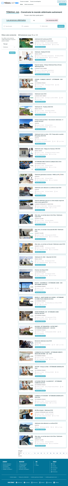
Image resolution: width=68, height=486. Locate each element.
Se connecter (63, 4)
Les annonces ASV (52, 20)
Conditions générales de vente (51, 477)
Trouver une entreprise (35, 1)
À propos (54, 469)
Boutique (54, 465)
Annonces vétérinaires (7, 463)
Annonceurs (55, 471)
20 (57, 453)
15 (41, 453)
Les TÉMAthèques (22, 465)
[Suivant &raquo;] (66, 453)
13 (34, 453)
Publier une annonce (23, 463)
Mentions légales (13, 477)
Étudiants (42, 482)
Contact (37, 465)
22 (63, 453)
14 (38, 453)
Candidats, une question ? (7, 469)
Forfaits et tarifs (22, 466)
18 (50, 453)
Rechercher (61, 26)
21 (60, 453)
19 (53, 453)
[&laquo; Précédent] (23, 453)
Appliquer (12, 52)
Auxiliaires (28, 482)
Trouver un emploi (24, 1)
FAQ (36, 463)
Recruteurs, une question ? (24, 469)
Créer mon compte (6, 467)
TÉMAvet (57, 482)
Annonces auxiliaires (6, 465)
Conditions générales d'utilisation (37, 477)
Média (21, 4)
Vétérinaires (20, 482)
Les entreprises (5, 466)
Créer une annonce (29, 4)
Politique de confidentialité (24, 477)
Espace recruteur (62, 1)
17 (47, 453)
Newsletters (55, 467)
